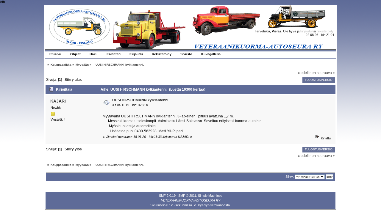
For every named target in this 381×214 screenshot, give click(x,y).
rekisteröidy (325, 31)
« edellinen (307, 73)
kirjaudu (306, 31)
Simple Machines (210, 195)
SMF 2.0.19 (167, 195)
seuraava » (326, 73)
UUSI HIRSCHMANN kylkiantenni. (140, 100)
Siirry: (289, 176)
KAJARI (58, 101)
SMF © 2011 (187, 195)
